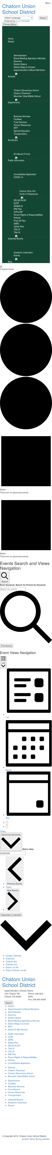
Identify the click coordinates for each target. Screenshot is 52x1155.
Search (43, 17)
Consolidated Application (25, 174)
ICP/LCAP (18, 211)
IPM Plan (18, 208)
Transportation (20, 133)
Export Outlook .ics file (16, 970)
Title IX (17, 232)
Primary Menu (9, 24)
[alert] (26, 462)
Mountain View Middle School (27, 96)
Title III (17, 229)
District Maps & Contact (24, 67)
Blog (10, 261)
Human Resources (22, 124)
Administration (20, 55)
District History (20, 64)
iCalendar (10, 958)
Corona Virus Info (27, 190)
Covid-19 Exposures (28, 193)
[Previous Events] (7, 822)
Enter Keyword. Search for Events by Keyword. (23, 584)
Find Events (6, 645)
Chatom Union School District (18, 8)
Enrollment (13, 140)
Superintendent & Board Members (29, 69)
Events (17, 255)
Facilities (18, 119)
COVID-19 (18, 177)
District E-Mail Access (18, 1029)
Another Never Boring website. (36, 1138)
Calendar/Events (15, 238)
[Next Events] (7, 826)
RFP (16, 127)
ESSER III (18, 206)
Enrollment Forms (22, 153)
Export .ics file (12, 967)
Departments (14, 102)
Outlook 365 (11, 961)
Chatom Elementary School (26, 90)
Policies (17, 217)
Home (10, 38)
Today (3, 831)
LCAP (10, 1036)
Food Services (20, 122)
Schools (11, 76)
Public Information (16, 160)
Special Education (22, 130)
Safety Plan (19, 226)
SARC (16, 223)
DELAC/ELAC (20, 200)
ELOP (16, 203)
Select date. (28, 849)
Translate (25, 20)
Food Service (14, 1089)
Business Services (22, 116)
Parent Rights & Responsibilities (28, 214)
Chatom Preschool (22, 93)
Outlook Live (11, 964)
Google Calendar (13, 955)
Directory (18, 61)
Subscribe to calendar (11, 914)
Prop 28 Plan (20, 220)
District (11, 41)
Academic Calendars (23, 252)
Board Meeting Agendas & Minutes (29, 58)
